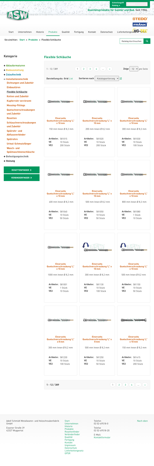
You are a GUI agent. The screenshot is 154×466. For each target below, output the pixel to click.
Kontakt (92, 31)
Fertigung (79, 31)
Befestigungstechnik (17, 156)
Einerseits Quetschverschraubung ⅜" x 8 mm (60, 339)
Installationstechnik (17, 79)
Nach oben (142, 420)
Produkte (52, 31)
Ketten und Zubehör (18, 96)
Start (11, 31)
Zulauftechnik (13, 74)
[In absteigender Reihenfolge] (121, 78)
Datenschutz (106, 31)
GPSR (67, 453)
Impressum (70, 445)
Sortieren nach (86, 78)
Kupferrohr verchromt (19, 100)
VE (50, 142)
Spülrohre (12, 139)
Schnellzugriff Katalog (118, 4)
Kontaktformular (102, 437)
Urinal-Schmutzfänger (19, 143)
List (71, 78)
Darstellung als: (54, 78)
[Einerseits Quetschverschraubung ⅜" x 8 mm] (60, 320)
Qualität (66, 31)
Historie (40, 31)
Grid (66, 78)
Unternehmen (25, 31)
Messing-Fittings (16, 105)
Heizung (10, 160)
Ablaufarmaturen (15, 65)
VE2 (51, 145)
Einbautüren (13, 87)
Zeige (126, 69)
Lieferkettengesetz (126, 31)
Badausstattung (15, 70)
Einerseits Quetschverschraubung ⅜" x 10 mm (60, 121)
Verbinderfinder (72, 434)
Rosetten (12, 118)
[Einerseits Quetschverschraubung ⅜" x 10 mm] (60, 102)
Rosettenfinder (72, 431)
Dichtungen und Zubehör (20, 82)
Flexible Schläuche (17, 91)
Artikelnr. (52, 138)
